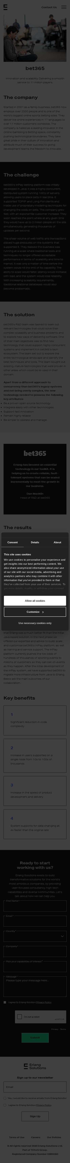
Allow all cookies (35, 600)
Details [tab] (35, 542)
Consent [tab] (12, 542)
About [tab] (57, 542)
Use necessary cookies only (35, 622)
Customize (33, 611)
